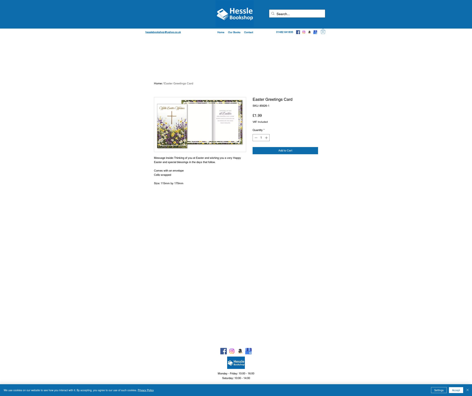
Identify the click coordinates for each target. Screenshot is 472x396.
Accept (456, 390)
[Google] (315, 32)
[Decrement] (255, 137)
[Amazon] (309, 32)
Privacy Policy (146, 390)
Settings (439, 390)
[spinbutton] (261, 137)
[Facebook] (298, 32)
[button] (234, 32)
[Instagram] (304, 32)
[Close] (467, 390)
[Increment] (266, 137)
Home (158, 83)
